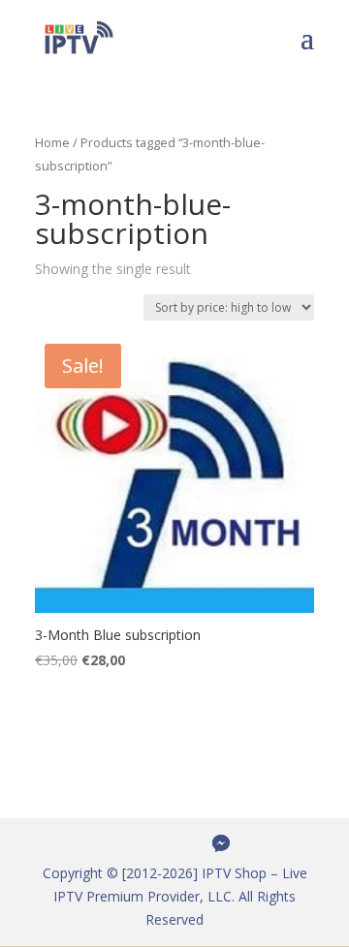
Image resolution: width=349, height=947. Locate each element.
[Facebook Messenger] (221, 843)
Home (52, 142)
